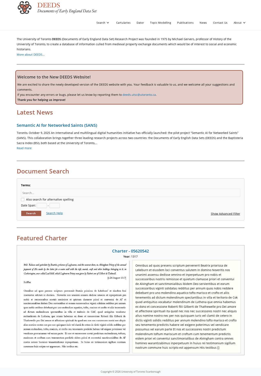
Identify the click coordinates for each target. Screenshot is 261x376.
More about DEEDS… (31, 54)
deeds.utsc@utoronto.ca (139, 95)
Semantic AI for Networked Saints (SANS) (57, 125)
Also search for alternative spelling (50, 199)
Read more (24, 148)
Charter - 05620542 (130, 251)
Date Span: (28, 205)
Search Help (54, 213)
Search (31, 213)
